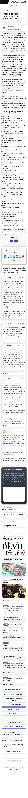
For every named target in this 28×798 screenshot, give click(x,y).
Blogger (16, 769)
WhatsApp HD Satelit (14, 705)
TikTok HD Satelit (14, 713)
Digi (3, 738)
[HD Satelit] (18, 2)
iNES (21, 740)
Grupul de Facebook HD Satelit (14, 699)
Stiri (7, 10)
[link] (14, 545)
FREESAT (8, 738)
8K (3, 10)
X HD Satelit (14, 718)
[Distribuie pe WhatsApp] (11, 256)
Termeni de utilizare (14, 756)
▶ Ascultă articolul (16, 22)
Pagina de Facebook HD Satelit (14, 694)
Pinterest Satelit (14, 722)
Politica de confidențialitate (14, 760)
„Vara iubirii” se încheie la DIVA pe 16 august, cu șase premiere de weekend (13, 581)
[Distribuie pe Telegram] (14, 256)
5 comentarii (6, 22)
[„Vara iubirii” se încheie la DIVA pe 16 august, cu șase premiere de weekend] (14, 591)
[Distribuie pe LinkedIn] (17, 256)
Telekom (10, 740)
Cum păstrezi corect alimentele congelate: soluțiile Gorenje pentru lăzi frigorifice (13, 559)
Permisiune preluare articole (14, 751)
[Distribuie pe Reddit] (20, 256)
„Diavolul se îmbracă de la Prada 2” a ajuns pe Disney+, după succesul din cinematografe (13, 538)
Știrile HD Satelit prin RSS (14, 727)
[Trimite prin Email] (14, 260)
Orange (4, 740)
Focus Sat (14, 738)
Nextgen (20, 738)
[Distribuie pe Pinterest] (23, 256)
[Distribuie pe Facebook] (5, 256)
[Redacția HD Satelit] (4, 28)
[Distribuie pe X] (8, 256)
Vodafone (16, 740)
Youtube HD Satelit (14, 709)
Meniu (4, 2)
